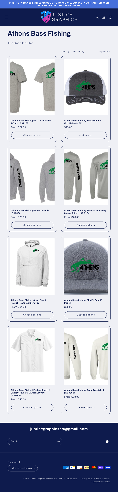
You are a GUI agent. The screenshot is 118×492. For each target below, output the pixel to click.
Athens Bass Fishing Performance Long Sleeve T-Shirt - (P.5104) (85, 211)
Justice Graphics (37, 479)
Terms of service (103, 479)
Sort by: (66, 51)
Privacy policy (87, 479)
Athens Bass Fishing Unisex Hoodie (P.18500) (30, 211)
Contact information (102, 482)
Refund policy (72, 479)
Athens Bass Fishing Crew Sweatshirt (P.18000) (84, 391)
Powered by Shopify (54, 479)
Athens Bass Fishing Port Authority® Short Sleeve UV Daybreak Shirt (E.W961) (30, 393)
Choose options (32, 135)
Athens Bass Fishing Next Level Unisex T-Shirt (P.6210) (32, 121)
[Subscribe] (58, 441)
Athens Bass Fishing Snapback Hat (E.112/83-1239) (83, 121)
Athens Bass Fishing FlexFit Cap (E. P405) (83, 301)
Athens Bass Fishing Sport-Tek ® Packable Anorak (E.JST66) (28, 301)
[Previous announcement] (6, 4)
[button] (6, 17)
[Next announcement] (112, 4)
